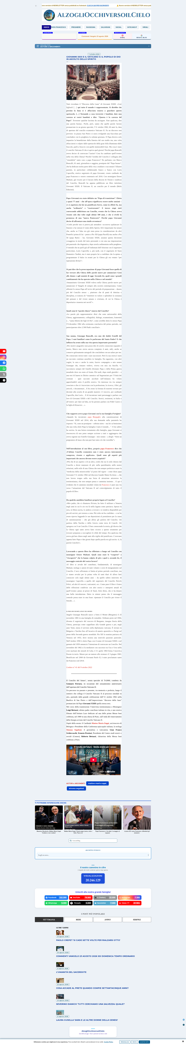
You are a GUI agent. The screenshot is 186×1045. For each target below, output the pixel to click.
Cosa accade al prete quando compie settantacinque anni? (92, 988)
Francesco (106, 485)
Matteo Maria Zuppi (100, 723)
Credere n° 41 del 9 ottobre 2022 (79, 667)
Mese (78, 919)
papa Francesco (107, 448)
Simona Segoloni (73, 730)
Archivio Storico (93, 850)
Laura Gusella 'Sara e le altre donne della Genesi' (87, 1020)
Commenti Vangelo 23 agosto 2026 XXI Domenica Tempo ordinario (95, 956)
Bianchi (148, 27)
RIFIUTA (135, 1042)
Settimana (49, 919)
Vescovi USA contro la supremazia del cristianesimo (59, 36)
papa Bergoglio (94, 417)
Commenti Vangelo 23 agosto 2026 (95, 36)
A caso (124, 27)
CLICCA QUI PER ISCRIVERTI (73, 5)
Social (85, 27)
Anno (108, 919)
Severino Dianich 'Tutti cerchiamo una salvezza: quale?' (90, 1004)
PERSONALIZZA (125, 1042)
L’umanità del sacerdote (71, 972)
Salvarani (72, 27)
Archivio (136, 27)
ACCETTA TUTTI (144, 1042)
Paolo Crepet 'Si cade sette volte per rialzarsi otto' (88, 940)
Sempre (137, 919)
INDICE (46, 27)
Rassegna (57, 27)
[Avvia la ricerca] (71, 840)
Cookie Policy (108, 1042)
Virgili (112, 27)
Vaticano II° (99, 27)
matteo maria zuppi (97, 783)
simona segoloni (76, 788)
